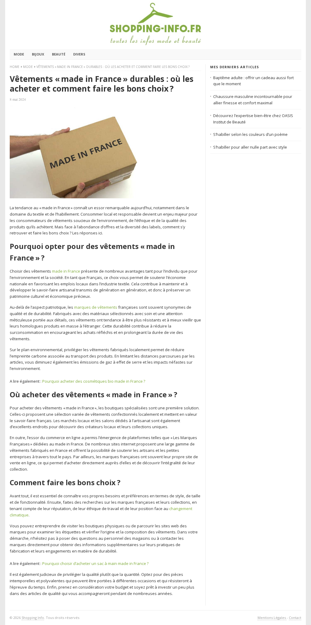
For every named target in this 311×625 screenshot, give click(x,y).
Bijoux (38, 54)
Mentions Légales (272, 617)
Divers (79, 54)
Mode (19, 54)
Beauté (58, 54)
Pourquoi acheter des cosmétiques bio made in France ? (93, 381)
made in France (66, 271)
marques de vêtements (95, 307)
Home (14, 67)
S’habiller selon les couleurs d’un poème (250, 134)
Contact (295, 617)
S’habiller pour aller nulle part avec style (250, 147)
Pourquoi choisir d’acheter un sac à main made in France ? (95, 563)
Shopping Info (33, 617)
